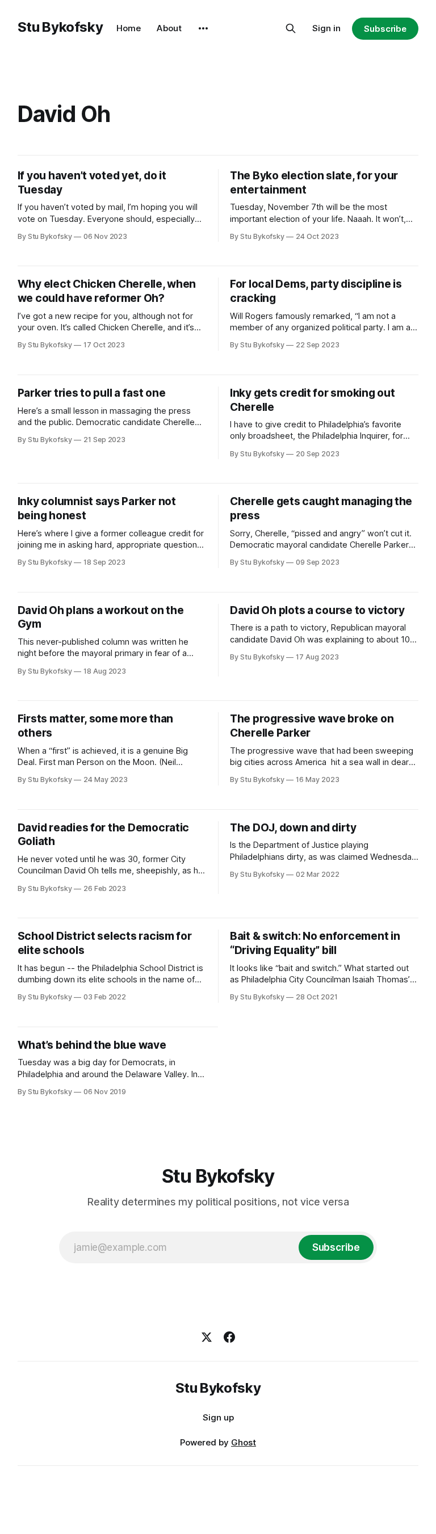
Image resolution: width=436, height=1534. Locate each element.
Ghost (243, 1442)
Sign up (218, 1417)
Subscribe (385, 28)
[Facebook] (229, 1337)
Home (128, 28)
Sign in (326, 28)
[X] (206, 1337)
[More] (203, 28)
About (169, 28)
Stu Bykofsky (60, 27)
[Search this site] (291, 28)
